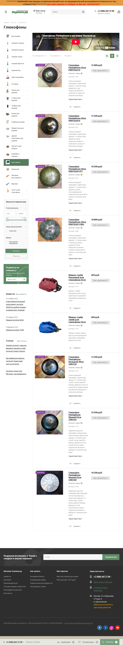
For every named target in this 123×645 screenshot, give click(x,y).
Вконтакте (99, 627)
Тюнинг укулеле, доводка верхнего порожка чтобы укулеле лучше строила (16, 348)
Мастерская (62, 571)
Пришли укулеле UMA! (15, 320)
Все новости (21, 294)
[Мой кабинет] (119, 11)
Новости (7, 576)
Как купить (35, 571)
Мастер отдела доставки (67, 576)
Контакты (8, 593)
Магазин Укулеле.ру (13, 571)
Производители (11, 583)
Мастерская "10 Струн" (66, 580)
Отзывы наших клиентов (14, 586)
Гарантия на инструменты (41, 583)
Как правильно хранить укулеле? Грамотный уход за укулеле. (15, 361)
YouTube (117, 627)
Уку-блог (7, 580)
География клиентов (13, 590)
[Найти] (83, 11)
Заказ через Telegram (103, 582)
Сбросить (16, 256)
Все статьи (21, 341)
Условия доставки (38, 580)
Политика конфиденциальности (79, 623)
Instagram (111, 627)
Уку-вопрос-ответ (38, 586)
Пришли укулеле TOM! (15, 330)
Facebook (105, 627)
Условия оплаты (37, 576)
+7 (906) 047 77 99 (106, 11)
